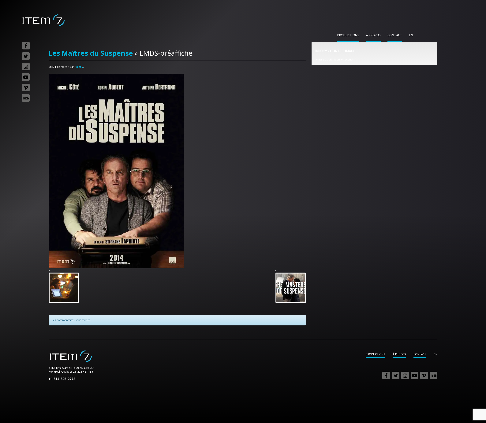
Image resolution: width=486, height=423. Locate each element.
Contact (394, 35)
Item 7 (43, 20)
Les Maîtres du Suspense (91, 53)
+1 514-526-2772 (62, 378)
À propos (373, 35)
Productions (348, 35)
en (411, 35)
